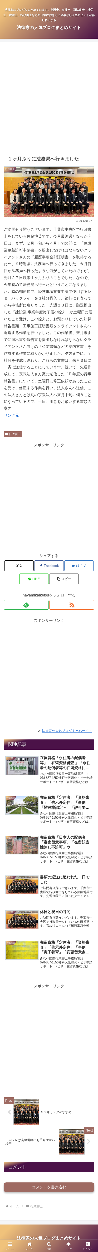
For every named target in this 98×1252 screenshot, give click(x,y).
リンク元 (11, 415)
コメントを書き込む (49, 1187)
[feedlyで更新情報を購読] (26, 605)
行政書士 (14, 434)
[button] (64, 579)
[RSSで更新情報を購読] (71, 605)
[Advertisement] (49, 98)
